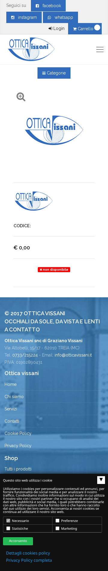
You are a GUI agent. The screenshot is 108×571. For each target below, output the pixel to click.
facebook (50, 5)
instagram (25, 17)
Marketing (68, 528)
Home (10, 384)
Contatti (11, 421)
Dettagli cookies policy (28, 553)
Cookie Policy (18, 433)
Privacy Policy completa (29, 560)
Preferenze (69, 521)
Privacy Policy (18, 445)
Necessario (20, 521)
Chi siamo (14, 396)
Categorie (56, 73)
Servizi (10, 408)
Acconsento (18, 541)
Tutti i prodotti (18, 469)
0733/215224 (25, 355)
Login (58, 28)
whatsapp (62, 17)
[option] (34, 201)
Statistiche (19, 528)
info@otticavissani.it (73, 355)
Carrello (85, 28)
